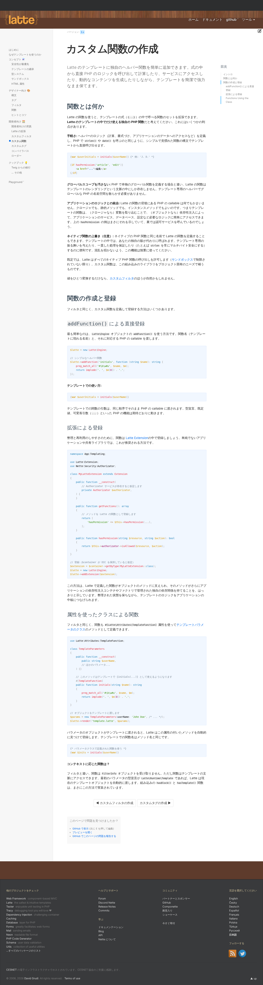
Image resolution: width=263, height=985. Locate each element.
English (233, 898)
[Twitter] (242, 953)
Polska (233, 922)
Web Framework (31, 898)
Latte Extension (137, 438)
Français (234, 914)
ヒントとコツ (18, 114)
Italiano (233, 918)
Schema (23, 942)
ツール (247, 20)
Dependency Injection (32, 914)
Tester (28, 906)
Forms (28, 926)
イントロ (228, 74)
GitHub (231, 20)
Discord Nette (106, 902)
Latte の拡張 (18, 131)
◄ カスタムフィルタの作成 (114, 803)
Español (234, 910)
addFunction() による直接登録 (240, 88)
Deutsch (234, 906)
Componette (170, 906)
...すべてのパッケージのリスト (23, 950)
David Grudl (31, 978)
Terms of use (72, 978)
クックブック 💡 (18, 162)
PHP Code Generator (18, 938)
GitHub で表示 (80, 828)
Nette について (107, 939)
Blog (101, 931)
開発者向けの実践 (21, 126)
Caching (11, 918)
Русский (234, 930)
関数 (13, 109)
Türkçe (233, 926)
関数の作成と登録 (232, 82)
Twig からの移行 (20, 167)
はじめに (14, 49)
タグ (13, 99)
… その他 (16, 172)
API (100, 935)
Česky (233, 902)
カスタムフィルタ (122, 278)
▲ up (253, 978)
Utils (25, 946)
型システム (17, 73)
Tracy (29, 910)
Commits (103, 910)
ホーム (193, 20)
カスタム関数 (18, 140)
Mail (18, 930)
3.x (82, 32)
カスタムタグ (18, 145)
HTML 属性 (18, 83)
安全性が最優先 (20, 64)
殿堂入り (167, 910)
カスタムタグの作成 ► (155, 803)
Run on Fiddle (203, 156)
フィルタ (16, 105)
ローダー (16, 155)
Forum (102, 898)
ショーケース (169, 914)
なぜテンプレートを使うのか (25, 54)
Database (20, 922)
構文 (13, 95)
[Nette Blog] (232, 953)
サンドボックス (182, 259)
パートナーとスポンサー (176, 898)
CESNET (11, 969)
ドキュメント (212, 20)
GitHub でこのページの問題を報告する (94, 836)
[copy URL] (105, 106)
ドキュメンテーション (110, 927)
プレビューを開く (82, 832)
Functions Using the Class (237, 100)
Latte (28, 902)
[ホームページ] (21, 19)
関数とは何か (230, 78)
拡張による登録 (234, 94)
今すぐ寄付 (168, 923)
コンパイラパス (20, 150)
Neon (22, 934)
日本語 (233, 934)
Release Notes (107, 906)
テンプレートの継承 (22, 69)
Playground (15, 181)
